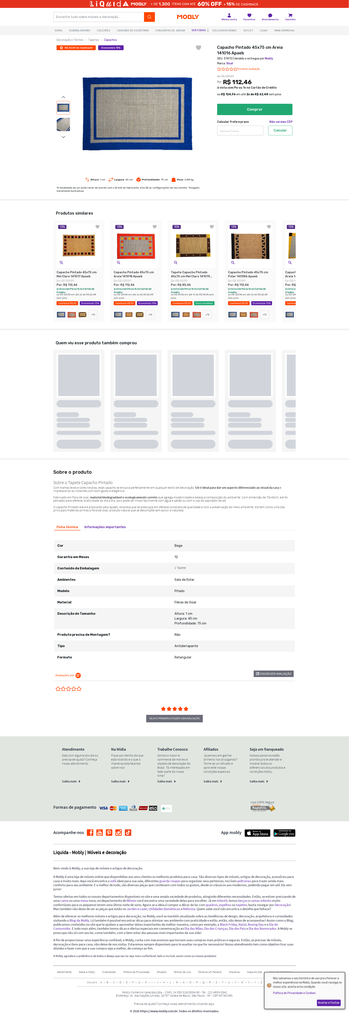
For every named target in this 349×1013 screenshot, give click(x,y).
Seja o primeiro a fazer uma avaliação (174, 718)
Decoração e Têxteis (70, 40)
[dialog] (304, 990)
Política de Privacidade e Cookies (294, 993)
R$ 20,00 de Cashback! (79, 47)
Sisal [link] (229, 63)
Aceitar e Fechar (329, 1003)
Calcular (280, 130)
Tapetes (93, 40)
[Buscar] (149, 17)
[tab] (67, 527)
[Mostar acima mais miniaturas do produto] (63, 97)
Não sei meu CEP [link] (280, 122)
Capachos (110, 40)
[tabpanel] (174, 597)
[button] (61, 262)
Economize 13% (110, 47)
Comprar (255, 109)
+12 (93, 314)
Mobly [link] (269, 58)
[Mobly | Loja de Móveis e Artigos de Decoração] (188, 17)
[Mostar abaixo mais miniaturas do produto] (63, 137)
